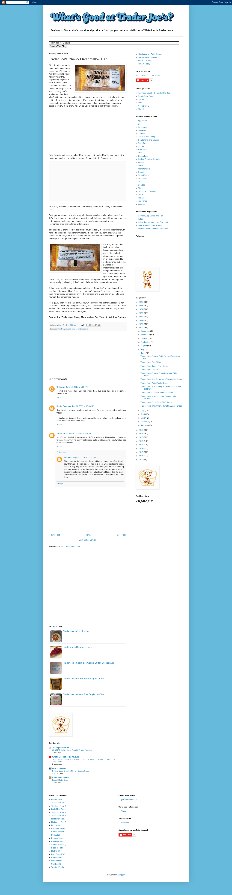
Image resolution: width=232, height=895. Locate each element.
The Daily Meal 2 (58, 806)
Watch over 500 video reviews (148, 75)
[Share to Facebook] (96, 325)
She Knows (56, 864)
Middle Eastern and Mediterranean (153, 229)
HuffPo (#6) (56, 851)
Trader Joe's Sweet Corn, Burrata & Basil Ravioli (161, 406)
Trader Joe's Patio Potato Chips (153, 383)
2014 (141, 445)
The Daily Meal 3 (58, 812)
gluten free (60, 329)
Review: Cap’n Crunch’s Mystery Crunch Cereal (70, 771)
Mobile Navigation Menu (148, 57)
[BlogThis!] (90, 325)
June (143, 353)
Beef (140, 124)
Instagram (125, 823)
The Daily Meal (57, 803)
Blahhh (141, 109)
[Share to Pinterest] (99, 325)
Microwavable (144, 169)
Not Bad (141, 99)
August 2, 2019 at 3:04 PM (80, 433)
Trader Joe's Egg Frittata (150, 362)
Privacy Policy (144, 64)
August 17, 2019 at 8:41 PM (84, 457)
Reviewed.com (57, 838)
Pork (140, 182)
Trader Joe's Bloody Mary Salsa (154, 366)
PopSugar (55, 835)
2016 (141, 437)
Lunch (140, 166)
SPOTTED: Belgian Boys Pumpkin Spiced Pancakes (72, 750)
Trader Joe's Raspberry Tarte (77, 647)
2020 (141, 324)
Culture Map (56, 857)
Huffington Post (57, 819)
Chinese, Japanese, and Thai (150, 216)
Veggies (141, 204)
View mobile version (87, 540)
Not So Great (143, 106)
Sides (140, 188)
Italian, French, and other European (153, 222)
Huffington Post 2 (58, 822)
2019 (141, 328)
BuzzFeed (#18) (58, 854)
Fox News (55, 825)
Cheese (141, 133)
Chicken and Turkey (146, 137)
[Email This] (87, 325)
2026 (141, 302)
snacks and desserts (80, 329)
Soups (141, 194)
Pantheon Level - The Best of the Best (154, 93)
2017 (141, 434)
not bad (68, 329)
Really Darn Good (146, 96)
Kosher (141, 162)
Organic (141, 172)
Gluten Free (143, 156)
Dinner (141, 146)
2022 (141, 317)
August (144, 346)
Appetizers (142, 121)
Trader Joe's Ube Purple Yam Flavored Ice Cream (161, 379)
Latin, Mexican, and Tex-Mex (150, 225)
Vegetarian (142, 201)
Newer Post (55, 535)
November (145, 335)
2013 (141, 448)
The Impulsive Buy (60, 748)
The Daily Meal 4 (58, 816)
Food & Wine (56, 800)
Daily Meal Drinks (58, 809)
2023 (141, 313)
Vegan (141, 198)
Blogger (121, 875)
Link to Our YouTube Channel (151, 54)
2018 (141, 430)
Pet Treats (142, 179)
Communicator (57, 832)
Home (88, 535)
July (143, 349)
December (145, 331)
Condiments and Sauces (148, 140)
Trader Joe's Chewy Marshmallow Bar (156, 393)
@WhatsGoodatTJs (129, 800)
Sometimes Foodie (60, 778)
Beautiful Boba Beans (60, 780)
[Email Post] (82, 325)
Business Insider (58, 829)
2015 (141, 441)
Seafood (141, 185)
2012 (141, 452)
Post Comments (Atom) (70, 547)
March (144, 418)
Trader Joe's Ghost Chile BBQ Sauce (156, 402)
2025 (141, 306)
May (143, 411)
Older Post (120, 535)
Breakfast (142, 130)
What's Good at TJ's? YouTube (65, 757)
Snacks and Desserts (147, 191)
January (144, 425)
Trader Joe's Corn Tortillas (76, 631)
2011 (141, 456)
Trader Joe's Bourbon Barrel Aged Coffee (83, 678)
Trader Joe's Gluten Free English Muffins (83, 694)
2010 (141, 459)
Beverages (142, 127)
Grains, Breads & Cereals (149, 159)
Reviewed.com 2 (58, 841)
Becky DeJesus (64, 406)
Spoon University (58, 845)
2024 (141, 309)
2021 (141, 320)
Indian (140, 219)
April (143, 414)
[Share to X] (93, 325)
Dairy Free (142, 143)
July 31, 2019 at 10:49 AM (83, 406)
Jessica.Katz (62, 433)
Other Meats (143, 175)
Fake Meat (142, 150)
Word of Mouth (57, 867)
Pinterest (124, 811)
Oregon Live (56, 861)
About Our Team (145, 61)
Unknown (61, 387)
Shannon (68, 457)
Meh (140, 103)
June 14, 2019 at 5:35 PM (77, 387)
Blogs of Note (57, 848)
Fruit (140, 153)
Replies (62, 452)
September (146, 342)
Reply (59, 397)
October (144, 338)
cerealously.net (59, 768)
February (145, 422)
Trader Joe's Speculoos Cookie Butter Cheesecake (88, 663)
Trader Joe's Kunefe (149, 370)
